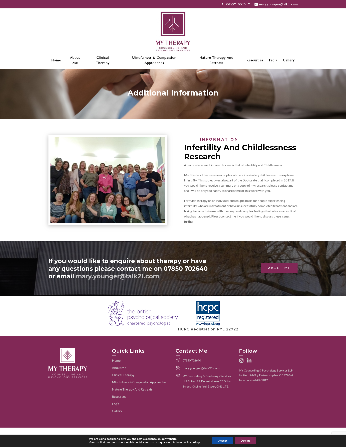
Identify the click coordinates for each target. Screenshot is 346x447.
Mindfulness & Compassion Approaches (139, 382)
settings (195, 442)
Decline (245, 441)
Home (116, 360)
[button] (279, 268)
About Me (119, 367)
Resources (119, 396)
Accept (222, 441)
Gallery (117, 411)
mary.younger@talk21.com (117, 276)
